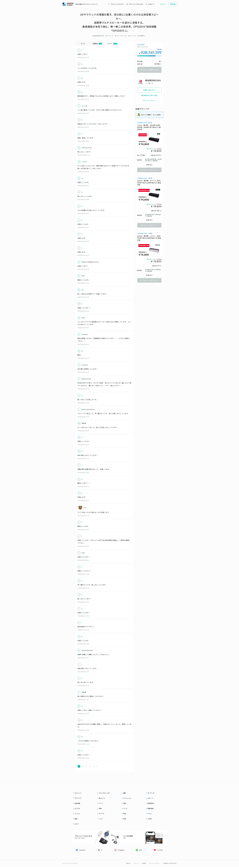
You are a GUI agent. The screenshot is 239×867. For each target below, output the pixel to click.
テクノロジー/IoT (122, 36)
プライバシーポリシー (149, 101)
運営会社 (128, 863)
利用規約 (144, 863)
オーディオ (133, 36)
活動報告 (97, 43)
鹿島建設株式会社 (99, 36)
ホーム (83, 43)
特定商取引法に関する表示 (149, 95)
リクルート (136, 863)
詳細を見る (149, 165)
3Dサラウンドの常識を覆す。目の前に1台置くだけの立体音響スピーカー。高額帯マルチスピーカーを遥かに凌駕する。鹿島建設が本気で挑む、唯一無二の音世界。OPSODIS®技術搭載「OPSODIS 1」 (119, 22)
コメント (111, 43)
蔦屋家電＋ (142, 36)
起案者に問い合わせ (149, 90)
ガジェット (110, 36)
